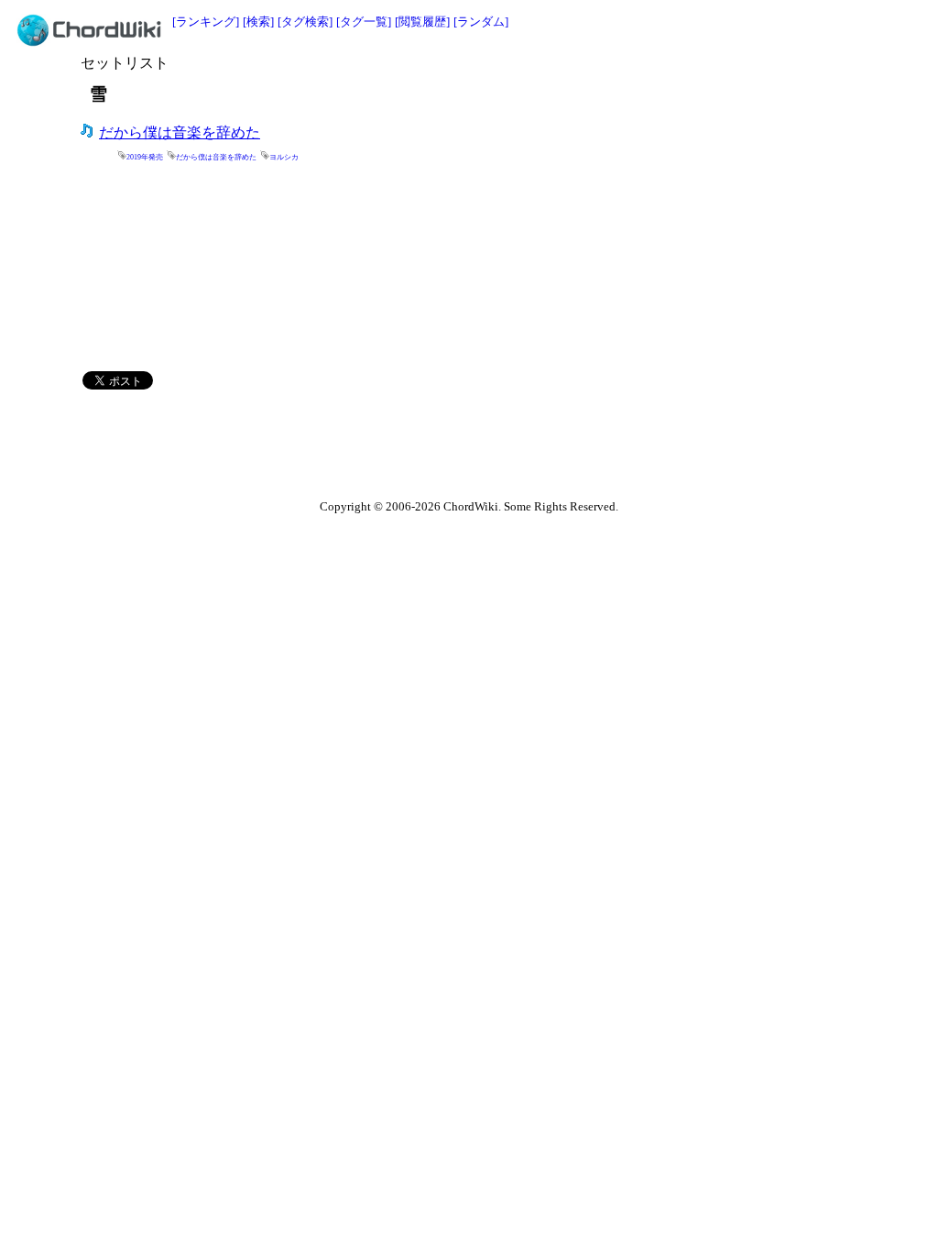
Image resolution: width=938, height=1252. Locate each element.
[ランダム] (480, 21)
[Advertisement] (551, 79)
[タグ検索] (305, 21)
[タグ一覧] (363, 21)
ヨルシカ (284, 157)
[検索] (258, 21)
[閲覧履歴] (422, 21)
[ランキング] (205, 21)
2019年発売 (144, 157)
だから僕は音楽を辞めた (179, 132)
